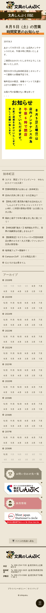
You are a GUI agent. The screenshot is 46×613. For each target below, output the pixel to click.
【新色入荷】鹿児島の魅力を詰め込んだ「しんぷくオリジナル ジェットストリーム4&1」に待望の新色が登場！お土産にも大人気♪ (24, 206)
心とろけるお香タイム (15, 262)
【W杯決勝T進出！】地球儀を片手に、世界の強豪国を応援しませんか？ (24, 229)
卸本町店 (8, 174)
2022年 (8, 347)
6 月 (5, 291)
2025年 (8, 297)
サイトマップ (33, 588)
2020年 (8, 381)
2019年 (8, 398)
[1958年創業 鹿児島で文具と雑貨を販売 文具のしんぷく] (23, 5)
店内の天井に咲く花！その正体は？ (21, 195)
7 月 (40, 286)
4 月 (19, 291)
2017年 (8, 431)
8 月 (33, 286)
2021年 (8, 364)
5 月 (12, 291)
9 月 (26, 303)
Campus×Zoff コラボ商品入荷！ (21, 256)
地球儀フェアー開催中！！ (17, 250)
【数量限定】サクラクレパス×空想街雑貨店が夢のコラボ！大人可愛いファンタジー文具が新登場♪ (24, 240)
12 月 (5, 303)
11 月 (12, 303)
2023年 (8, 330)
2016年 (8, 448)
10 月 (19, 303)
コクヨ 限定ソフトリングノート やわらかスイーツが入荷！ (24, 181)
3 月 (26, 291)
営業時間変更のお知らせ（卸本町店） (22, 189)
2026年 (8, 280)
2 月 (33, 291)
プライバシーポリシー (17, 588)
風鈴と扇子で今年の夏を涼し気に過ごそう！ (23, 220)
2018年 (8, 415)
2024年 (8, 314)
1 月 (40, 291)
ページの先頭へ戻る (24, 541)
